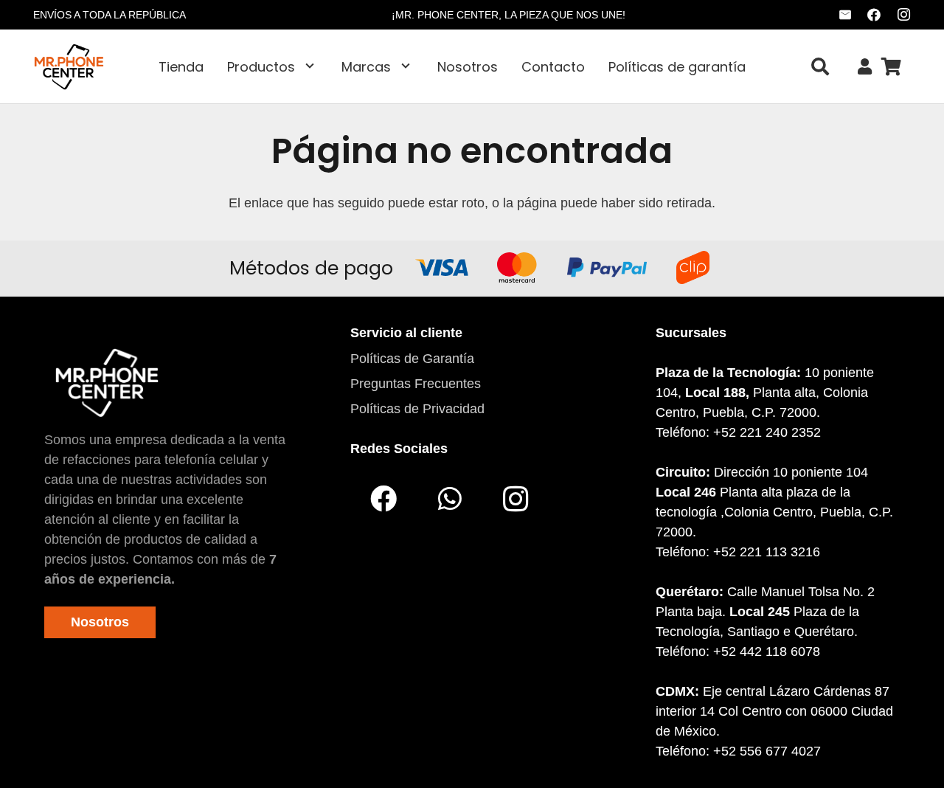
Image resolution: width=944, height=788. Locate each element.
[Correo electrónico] (845, 14)
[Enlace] (865, 67)
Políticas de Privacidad (417, 408)
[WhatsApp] (450, 499)
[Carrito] (891, 66)
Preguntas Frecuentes (415, 383)
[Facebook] (874, 14)
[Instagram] (903, 14)
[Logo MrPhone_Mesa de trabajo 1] (69, 66)
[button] (310, 66)
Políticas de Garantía (412, 358)
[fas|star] (106, 382)
